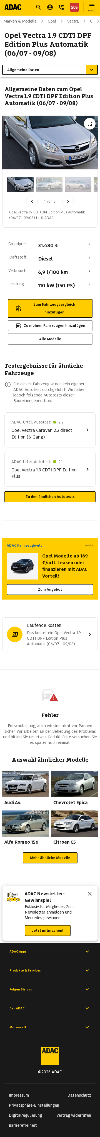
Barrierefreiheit (23, 1125)
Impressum (19, 1095)
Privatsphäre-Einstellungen (34, 1105)
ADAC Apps (18, 951)
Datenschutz (79, 1095)
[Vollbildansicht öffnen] (90, 124)
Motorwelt (17, 1027)
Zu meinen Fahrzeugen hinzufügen (54, 325)
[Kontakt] (61, 7)
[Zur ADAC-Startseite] (12, 7)
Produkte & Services (25, 970)
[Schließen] (89, 894)
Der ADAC (16, 1008)
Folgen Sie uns (20, 989)
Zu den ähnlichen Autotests (50, 496)
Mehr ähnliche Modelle (50, 857)
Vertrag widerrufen (73, 1115)
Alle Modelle (50, 339)
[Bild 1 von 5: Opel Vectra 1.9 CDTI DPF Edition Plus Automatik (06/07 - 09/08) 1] (20, 184)
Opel (52, 21)
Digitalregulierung (25, 1115)
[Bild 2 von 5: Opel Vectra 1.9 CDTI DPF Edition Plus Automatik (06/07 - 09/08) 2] (49, 184)
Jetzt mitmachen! (47, 930)
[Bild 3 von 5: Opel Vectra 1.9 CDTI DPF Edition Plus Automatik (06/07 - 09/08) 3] (78, 184)
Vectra (73, 21)
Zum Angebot (50, 589)
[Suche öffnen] (39, 7)
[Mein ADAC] (50, 7)
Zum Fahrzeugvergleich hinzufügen (54, 308)
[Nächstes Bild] (68, 201)
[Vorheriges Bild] (32, 201)
